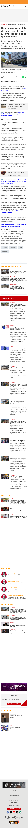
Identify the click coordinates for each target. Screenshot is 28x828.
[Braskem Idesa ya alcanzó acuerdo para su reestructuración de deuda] (5, 312)
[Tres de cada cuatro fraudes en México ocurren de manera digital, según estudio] (5, 631)
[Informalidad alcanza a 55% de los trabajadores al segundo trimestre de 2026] (5, 390)
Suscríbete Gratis (14, 703)
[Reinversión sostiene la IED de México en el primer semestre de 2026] (5, 428)
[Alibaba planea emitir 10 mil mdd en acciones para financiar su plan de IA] (5, 624)
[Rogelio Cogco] (4, 574)
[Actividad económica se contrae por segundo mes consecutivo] (5, 464)
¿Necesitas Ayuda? (14, 808)
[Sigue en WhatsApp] (23, 77)
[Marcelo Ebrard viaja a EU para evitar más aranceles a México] (5, 446)
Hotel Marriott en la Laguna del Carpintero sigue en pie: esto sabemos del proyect (13, 181)
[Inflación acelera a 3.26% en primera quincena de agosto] (5, 482)
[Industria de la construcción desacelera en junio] (5, 372)
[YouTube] (14, 812)
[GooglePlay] (20, 812)
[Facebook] (8, 812)
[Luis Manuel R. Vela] (4, 589)
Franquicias (13, 247)
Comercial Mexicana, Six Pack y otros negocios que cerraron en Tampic (12, 114)
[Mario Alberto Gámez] (4, 582)
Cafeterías (5, 251)
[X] (11, 812)
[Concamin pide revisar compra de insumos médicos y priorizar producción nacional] (5, 334)
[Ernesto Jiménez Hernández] (4, 597)
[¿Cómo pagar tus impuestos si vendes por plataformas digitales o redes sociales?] (5, 617)
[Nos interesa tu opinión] (14, 785)
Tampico (4, 247)
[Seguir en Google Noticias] (26, 77)
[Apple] (17, 812)
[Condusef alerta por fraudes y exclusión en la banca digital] (5, 355)
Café (21, 247)
